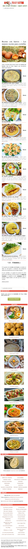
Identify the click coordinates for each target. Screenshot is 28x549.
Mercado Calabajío (8, 511)
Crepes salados (14, 370)
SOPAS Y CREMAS (7, 489)
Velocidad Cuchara (8, 509)
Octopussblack (21, 518)
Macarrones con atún (14, 419)
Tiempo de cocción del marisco (12, 499)
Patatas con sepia (14, 451)
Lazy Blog (8, 527)
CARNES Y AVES (7, 479)
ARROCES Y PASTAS (7, 477)
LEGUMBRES (20, 477)
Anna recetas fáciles (8, 513)
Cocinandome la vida (21, 520)
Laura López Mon (21, 523)
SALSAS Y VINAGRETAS (7, 487)
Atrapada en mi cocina (7, 516)
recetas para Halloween (8, 501)
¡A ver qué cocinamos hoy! (8, 534)
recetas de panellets (15, 495)
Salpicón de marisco (14, 402)
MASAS (7, 485)
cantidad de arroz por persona (16, 497)
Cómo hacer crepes (14, 353)
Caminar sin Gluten (7, 514)
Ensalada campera (14, 386)
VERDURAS (7, 483)
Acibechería (8, 520)
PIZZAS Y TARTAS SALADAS (20, 487)
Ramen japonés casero (14, 320)
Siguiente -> (16, 262)
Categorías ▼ (14, 6)
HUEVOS (20, 485)
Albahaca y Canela (8, 530)
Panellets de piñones (14, 337)
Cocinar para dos (21, 514)
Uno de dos (21, 525)
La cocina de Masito (7, 525)
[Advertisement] (14, 25)
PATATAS (20, 481)
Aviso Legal (3, 540)
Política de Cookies (9, 540)
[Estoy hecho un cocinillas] (14, 3)
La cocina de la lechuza (21, 527)
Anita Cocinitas (21, 534)
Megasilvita (8, 518)
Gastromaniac (21, 532)
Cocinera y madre (21, 511)
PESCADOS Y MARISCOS (20, 479)
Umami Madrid (21, 516)
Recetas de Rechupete (21, 509)
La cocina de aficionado (7, 532)
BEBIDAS (20, 489)
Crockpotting (21, 507)
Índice (4, 6)
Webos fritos (21, 513)
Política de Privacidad (18, 540)
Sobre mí (20, 6)
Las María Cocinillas (8, 507)
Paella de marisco (14, 435)
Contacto (25, 6)
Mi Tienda (8, 6)
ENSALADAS (20, 483)
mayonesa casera (15, 470)
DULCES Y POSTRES (7, 481)
